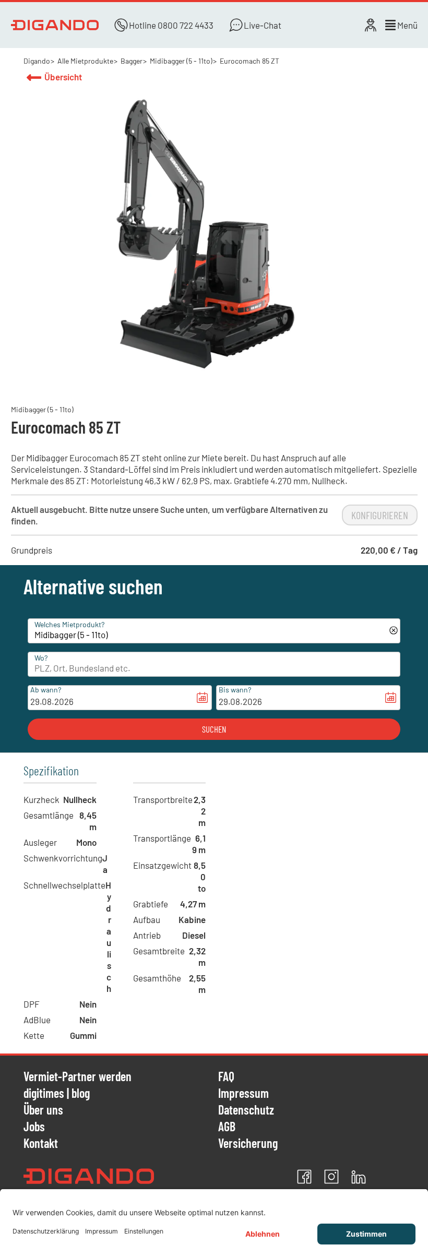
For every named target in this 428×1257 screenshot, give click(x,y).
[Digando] (55, 25)
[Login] (371, 25)
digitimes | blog (56, 1093)
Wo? (40, 657)
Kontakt (40, 1143)
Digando (36, 60)
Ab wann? (45, 689)
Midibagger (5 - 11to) (181, 60)
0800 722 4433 (185, 25)
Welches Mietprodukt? (69, 624)
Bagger (131, 60)
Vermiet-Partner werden (77, 1077)
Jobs (34, 1127)
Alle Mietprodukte (85, 60)
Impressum (243, 1093)
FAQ (226, 1077)
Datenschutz (246, 1110)
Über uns (43, 1110)
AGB (226, 1127)
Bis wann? (235, 689)
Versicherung (248, 1143)
